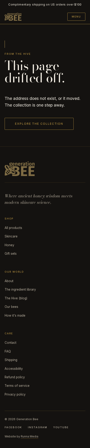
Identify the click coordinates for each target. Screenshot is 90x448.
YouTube (61, 427)
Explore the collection (39, 123)
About (9, 281)
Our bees (11, 307)
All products (13, 228)
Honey (9, 245)
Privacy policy (15, 394)
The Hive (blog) (16, 298)
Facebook (13, 427)
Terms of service (17, 385)
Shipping (11, 360)
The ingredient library (20, 289)
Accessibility (14, 368)
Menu (76, 16)
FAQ (8, 351)
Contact (10, 342)
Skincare (11, 236)
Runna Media (29, 436)
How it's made (15, 315)
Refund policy (15, 377)
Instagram (37, 427)
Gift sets (11, 253)
